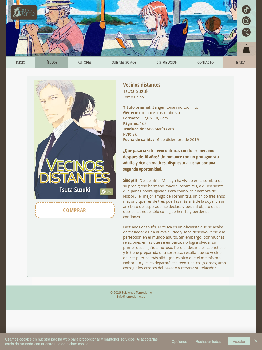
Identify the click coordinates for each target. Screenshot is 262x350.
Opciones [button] (179, 341)
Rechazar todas (208, 341)
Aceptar (239, 341)
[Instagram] (246, 20)
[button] (246, 48)
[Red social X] (246, 32)
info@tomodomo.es (131, 296)
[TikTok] (246, 9)
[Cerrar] (256, 341)
